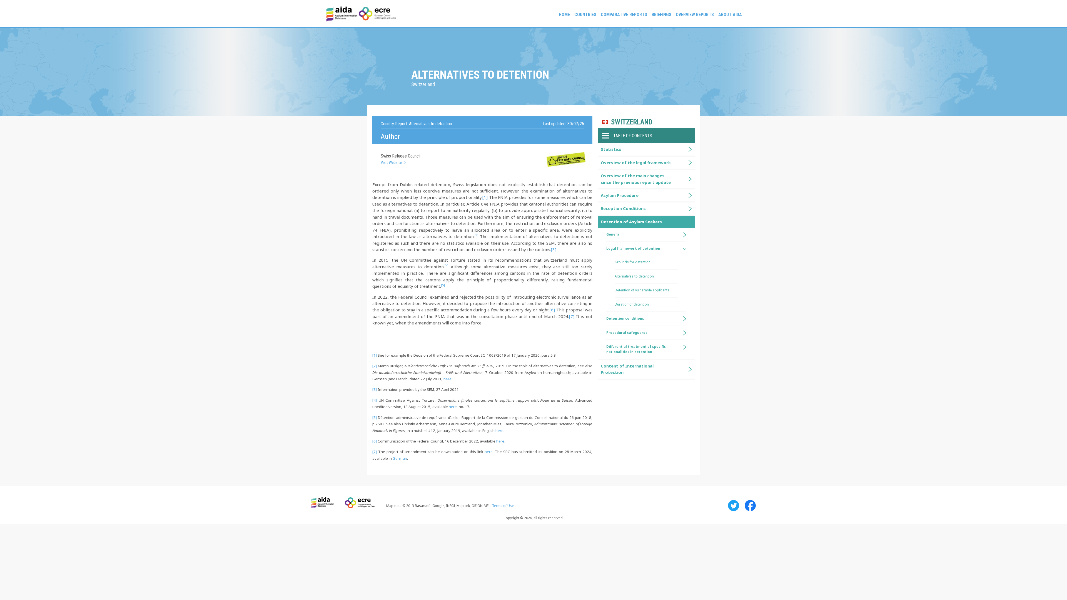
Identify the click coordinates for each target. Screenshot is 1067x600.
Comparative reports (624, 14)
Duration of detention (632, 304)
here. (447, 378)
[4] (374, 400)
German (400, 458)
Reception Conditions (623, 208)
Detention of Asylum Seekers (631, 221)
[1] (485, 197)
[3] (553, 249)
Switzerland (631, 122)
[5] (374, 417)
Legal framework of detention (633, 248)
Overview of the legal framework (636, 162)
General (613, 234)
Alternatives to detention (634, 276)
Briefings (661, 14)
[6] (552, 309)
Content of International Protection (627, 369)
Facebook (750, 505)
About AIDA (730, 14)
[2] (374, 365)
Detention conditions (625, 318)
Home (564, 14)
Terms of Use (503, 505)
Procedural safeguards (626, 332)
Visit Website (391, 162)
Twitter (733, 505)
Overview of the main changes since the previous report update (636, 179)
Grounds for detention (632, 262)
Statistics (611, 149)
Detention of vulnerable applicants (642, 290)
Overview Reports (695, 14)
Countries (585, 14)
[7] (571, 316)
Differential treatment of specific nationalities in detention (636, 349)
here (453, 406)
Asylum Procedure (620, 195)
